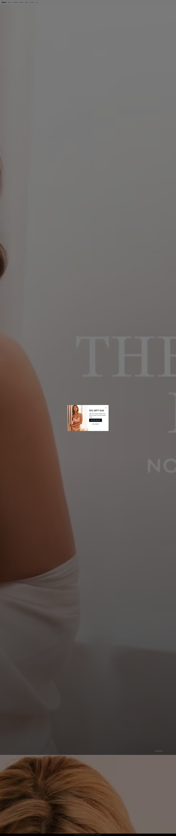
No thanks (95, 424)
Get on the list (95, 420)
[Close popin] (106, 408)
